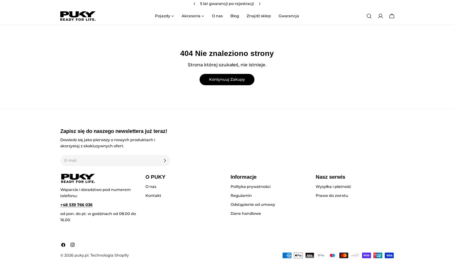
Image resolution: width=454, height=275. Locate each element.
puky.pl (81, 255)
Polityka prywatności (251, 186)
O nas (150, 186)
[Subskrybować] (165, 160)
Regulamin (241, 195)
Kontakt (153, 195)
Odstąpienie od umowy (253, 204)
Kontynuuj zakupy (227, 79)
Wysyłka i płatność (333, 186)
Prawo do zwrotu (332, 195)
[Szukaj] (369, 16)
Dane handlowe (246, 213)
